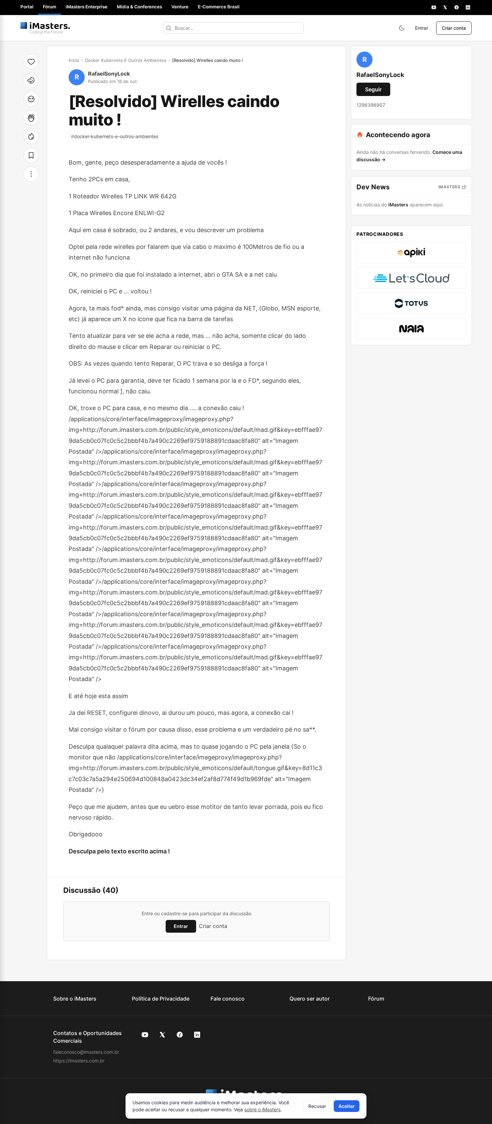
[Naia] (411, 329)
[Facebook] (456, 7)
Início (74, 60)
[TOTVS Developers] (411, 303)
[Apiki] (411, 252)
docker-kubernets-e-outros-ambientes (114, 136)
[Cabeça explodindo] (31, 99)
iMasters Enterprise (86, 6)
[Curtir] (31, 61)
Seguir (373, 89)
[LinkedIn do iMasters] (197, 1034)
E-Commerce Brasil (219, 6)
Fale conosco (228, 998)
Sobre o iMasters (74, 998)
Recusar (317, 1106)
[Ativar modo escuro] (401, 28)
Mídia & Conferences (139, 6)
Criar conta (454, 28)
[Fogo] (31, 136)
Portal (26, 6)
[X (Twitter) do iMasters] (162, 1034)
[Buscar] (168, 28)
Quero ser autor (310, 998)
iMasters (449, 186)
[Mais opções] (31, 174)
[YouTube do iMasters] (145, 1034)
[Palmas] (31, 117)
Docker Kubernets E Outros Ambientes (125, 60)
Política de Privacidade (160, 998)
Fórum (49, 6)
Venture (179, 6)
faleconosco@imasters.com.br (86, 1052)
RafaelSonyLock (109, 73)
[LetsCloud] (411, 278)
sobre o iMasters (262, 1109)
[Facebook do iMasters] (179, 1034)
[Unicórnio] (31, 80)
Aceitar (346, 1106)
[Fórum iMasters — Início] (45, 28)
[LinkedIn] (468, 7)
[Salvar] (31, 155)
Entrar (421, 28)
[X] (445, 7)
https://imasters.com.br (78, 1060)
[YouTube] (433, 7)
